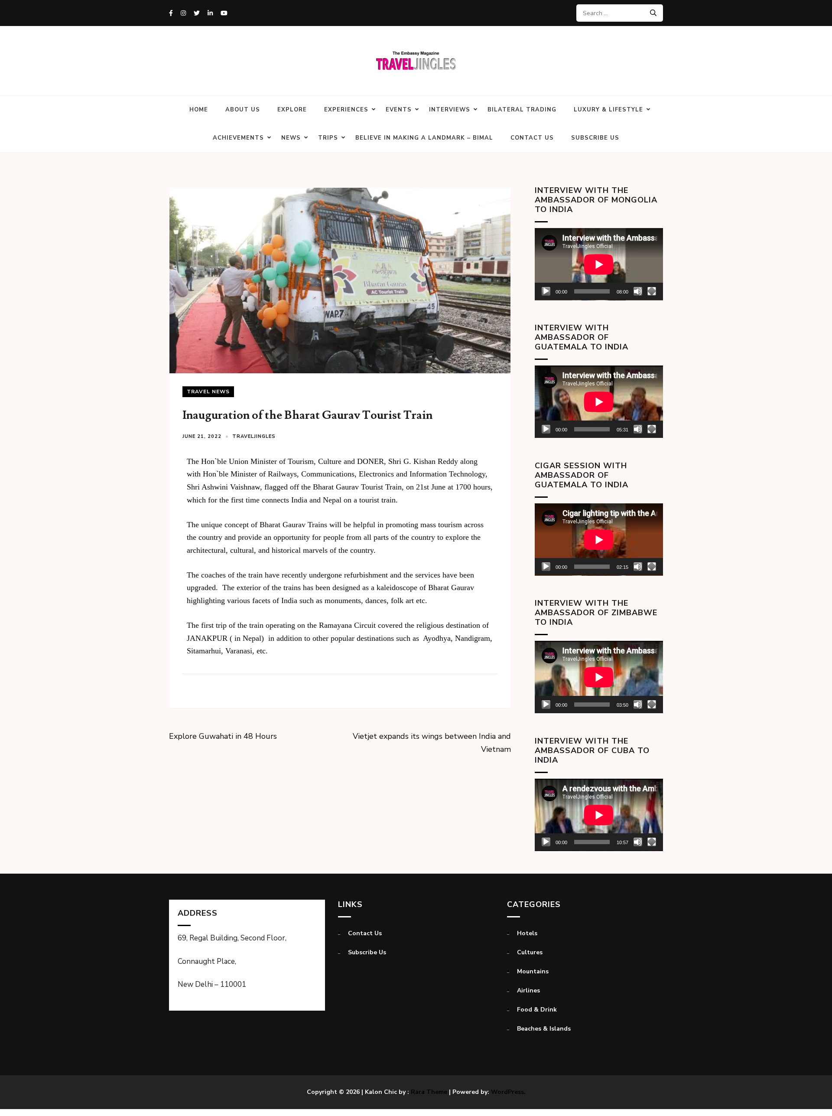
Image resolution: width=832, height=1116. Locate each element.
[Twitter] (197, 13)
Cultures (530, 952)
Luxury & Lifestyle (608, 110)
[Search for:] (616, 13)
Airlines (528, 990)
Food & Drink (537, 1009)
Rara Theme (429, 1092)
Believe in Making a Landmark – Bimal (424, 138)
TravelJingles (254, 436)
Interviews (449, 110)
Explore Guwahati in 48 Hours (223, 736)
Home (198, 110)
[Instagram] (183, 13)
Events (399, 110)
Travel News (208, 391)
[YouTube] (224, 13)
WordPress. (508, 1092)
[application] (599, 264)
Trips (328, 138)
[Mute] (638, 291)
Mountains (533, 971)
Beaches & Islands (544, 1029)
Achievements (238, 138)
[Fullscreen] (651, 291)
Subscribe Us (595, 138)
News (291, 138)
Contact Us (532, 138)
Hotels (527, 933)
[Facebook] (171, 13)
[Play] (546, 291)
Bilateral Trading (522, 110)
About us (242, 110)
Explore (292, 110)
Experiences (346, 110)
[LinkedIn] (210, 13)
